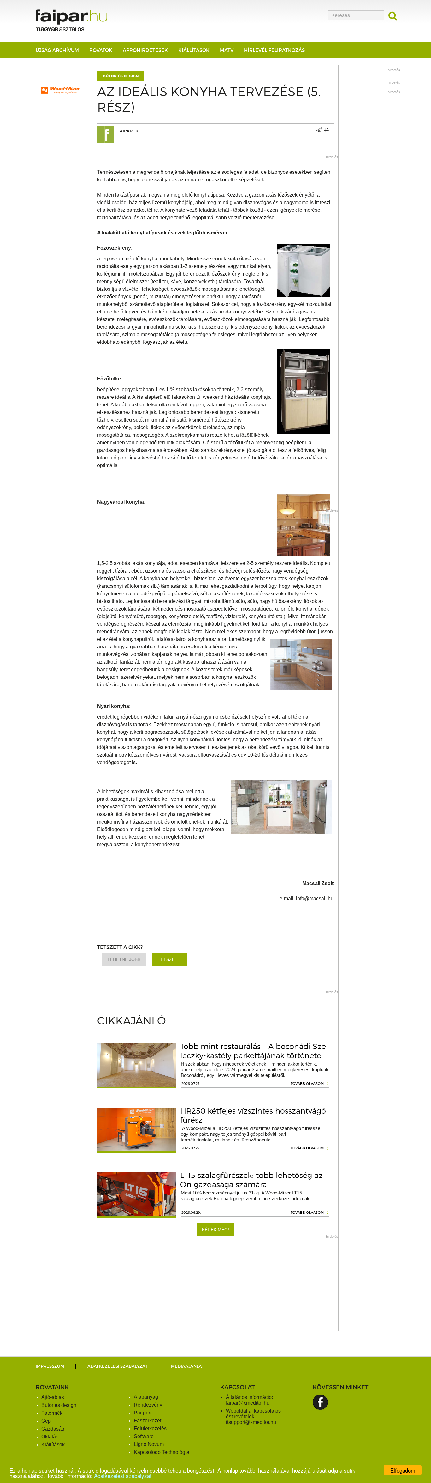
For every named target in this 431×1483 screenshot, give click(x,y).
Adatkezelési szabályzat (122, 1476)
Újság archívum (57, 50)
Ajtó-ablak (52, 1397)
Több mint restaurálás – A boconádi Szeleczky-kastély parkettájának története (254, 1051)
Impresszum (50, 1366)
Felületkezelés (150, 1428)
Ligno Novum (149, 1444)
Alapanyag (146, 1397)
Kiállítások (194, 50)
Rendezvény (148, 1404)
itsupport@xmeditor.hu (251, 1422)
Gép (46, 1421)
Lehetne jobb (124, 959)
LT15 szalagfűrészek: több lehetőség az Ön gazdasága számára (251, 1180)
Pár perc (143, 1412)
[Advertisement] (215, 1287)
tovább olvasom (307, 1083)
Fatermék (51, 1413)
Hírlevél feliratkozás (274, 50)
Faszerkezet (147, 1420)
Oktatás (49, 1436)
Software (144, 1436)
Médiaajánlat (187, 1366)
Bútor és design (121, 76)
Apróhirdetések (145, 50)
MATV (226, 50)
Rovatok (100, 50)
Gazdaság (52, 1428)
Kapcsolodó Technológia (161, 1452)
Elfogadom (402, 1470)
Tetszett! (170, 959)
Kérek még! (215, 1229)
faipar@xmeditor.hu (247, 1403)
